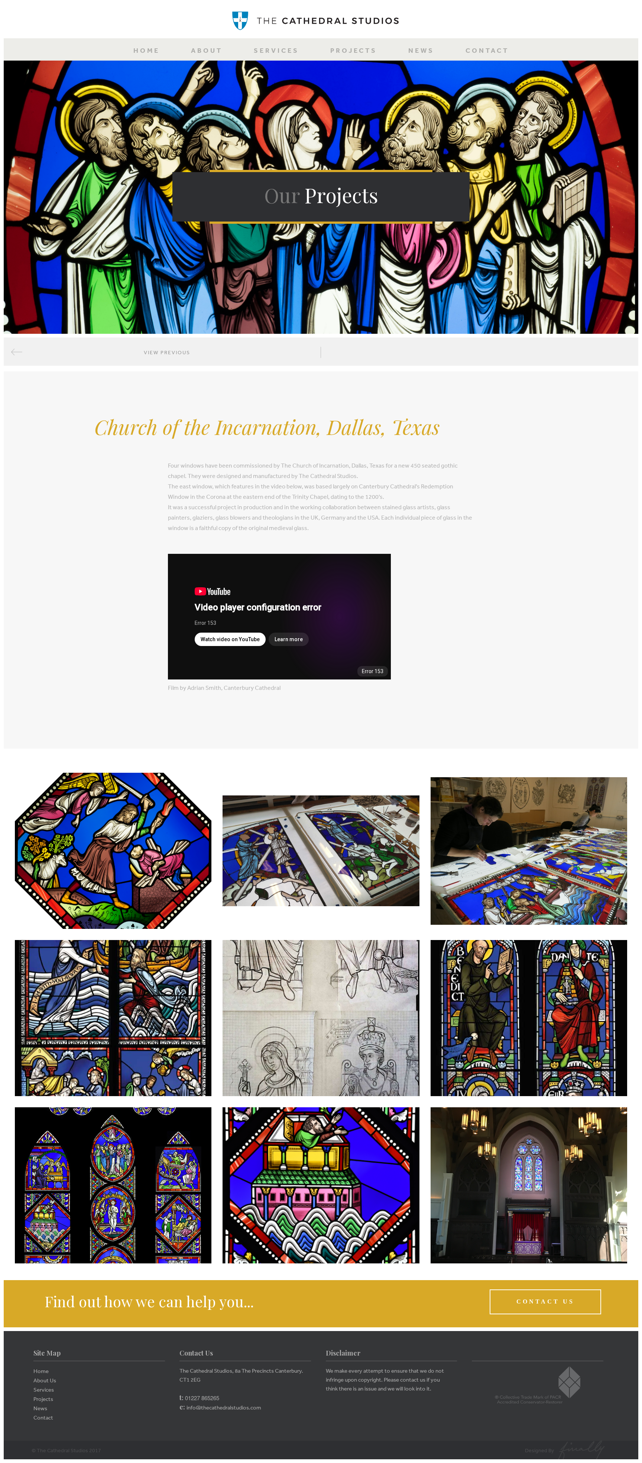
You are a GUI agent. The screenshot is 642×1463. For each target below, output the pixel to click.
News (421, 50)
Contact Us (545, 1301)
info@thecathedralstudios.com (224, 1407)
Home (146, 50)
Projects (353, 50)
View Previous (167, 352)
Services (276, 50)
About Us (44, 1380)
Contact (487, 50)
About (207, 50)
